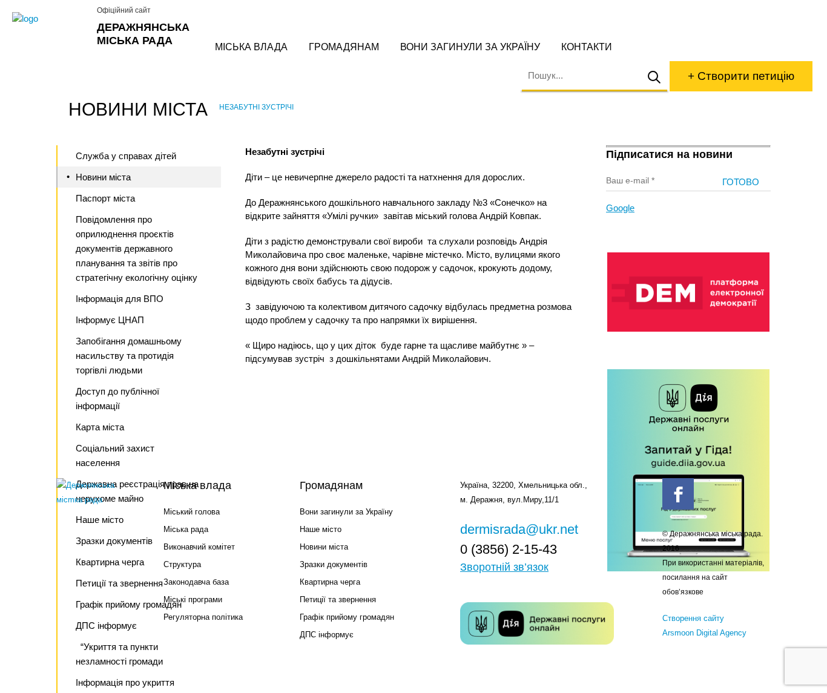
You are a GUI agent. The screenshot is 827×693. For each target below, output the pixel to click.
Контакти (586, 47)
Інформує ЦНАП (110, 320)
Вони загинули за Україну (470, 47)
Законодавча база (196, 581)
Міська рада (185, 529)
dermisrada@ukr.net (519, 529)
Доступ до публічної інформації (117, 398)
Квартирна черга (330, 581)
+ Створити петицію (741, 76)
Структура (182, 564)
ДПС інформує (327, 634)
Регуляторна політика (203, 617)
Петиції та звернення (338, 599)
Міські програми (192, 599)
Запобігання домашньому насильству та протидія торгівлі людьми (129, 355)
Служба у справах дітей (126, 156)
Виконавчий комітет (199, 546)
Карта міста (100, 427)
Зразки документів (333, 564)
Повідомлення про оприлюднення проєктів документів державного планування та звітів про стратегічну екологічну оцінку (136, 248)
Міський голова (191, 511)
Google (620, 208)
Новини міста (103, 177)
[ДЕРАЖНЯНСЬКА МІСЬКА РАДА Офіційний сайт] (50, 18)
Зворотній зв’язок (504, 567)
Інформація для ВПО (119, 299)
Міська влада (251, 47)
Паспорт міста (105, 198)
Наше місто (320, 529)
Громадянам (344, 47)
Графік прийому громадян (347, 617)
